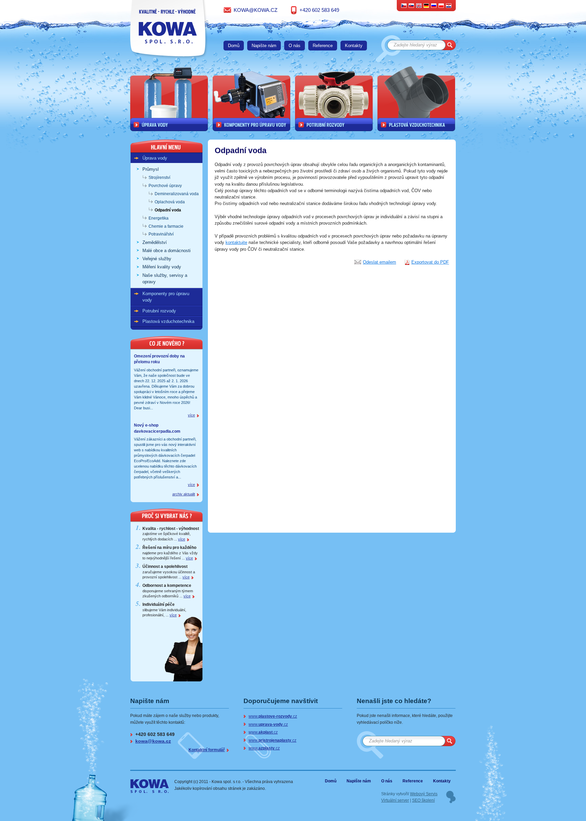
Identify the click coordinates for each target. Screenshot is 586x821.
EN (419, 5)
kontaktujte (236, 242)
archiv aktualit (183, 494)
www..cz (273, 716)
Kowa (144, 783)
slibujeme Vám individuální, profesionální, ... (164, 609)
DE (426, 5)
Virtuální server (395, 800)
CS (404, 5)
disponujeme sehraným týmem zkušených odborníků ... (167, 590)
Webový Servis (423, 794)
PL (441, 5)
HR (448, 5)
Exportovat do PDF (430, 262)
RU (433, 5)
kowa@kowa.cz (255, 10)
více (191, 415)
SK (411, 5)
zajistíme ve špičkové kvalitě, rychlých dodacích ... (170, 534)
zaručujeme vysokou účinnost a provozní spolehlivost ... (168, 572)
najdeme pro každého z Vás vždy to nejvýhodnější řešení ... (170, 553)
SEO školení (423, 800)
